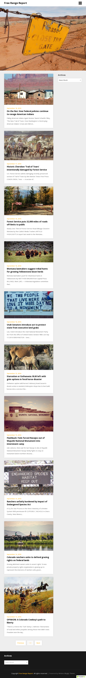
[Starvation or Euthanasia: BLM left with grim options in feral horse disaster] (28, 357)
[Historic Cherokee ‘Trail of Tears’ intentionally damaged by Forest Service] (28, 145)
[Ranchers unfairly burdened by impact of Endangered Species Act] (28, 478)
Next (38, 643)
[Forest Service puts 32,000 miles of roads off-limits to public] (28, 200)
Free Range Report (15, 3)
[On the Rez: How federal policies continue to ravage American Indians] (28, 89)
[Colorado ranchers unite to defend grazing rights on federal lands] (28, 536)
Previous (20, 643)
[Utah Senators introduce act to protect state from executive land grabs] (28, 305)
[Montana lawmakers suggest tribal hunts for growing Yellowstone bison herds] (28, 252)
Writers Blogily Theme (67, 673)
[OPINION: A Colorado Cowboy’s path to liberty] (28, 595)
